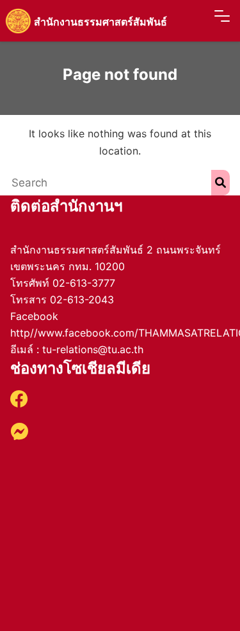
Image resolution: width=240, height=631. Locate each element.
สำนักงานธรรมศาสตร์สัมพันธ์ (100, 21)
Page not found (120, 74)
